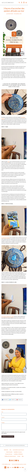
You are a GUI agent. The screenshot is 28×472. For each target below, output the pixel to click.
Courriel (2, 417)
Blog (23, 456)
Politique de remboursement (10, 456)
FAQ (10, 449)
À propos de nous (8, 454)
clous (8, 161)
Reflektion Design (7, 464)
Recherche (6, 449)
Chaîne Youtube (9, 452)
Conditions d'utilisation (18, 454)
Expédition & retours (18, 452)
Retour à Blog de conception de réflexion (15, 445)
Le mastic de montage (5, 237)
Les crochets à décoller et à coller (7, 316)
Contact (18, 456)
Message (2, 422)
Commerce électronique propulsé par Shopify (19, 464)
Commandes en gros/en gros (18, 449)
